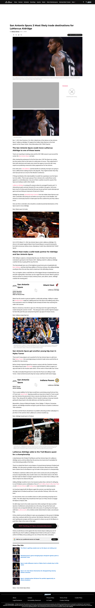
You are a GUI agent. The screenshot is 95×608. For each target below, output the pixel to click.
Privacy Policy (50, 598)
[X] (86, 2)
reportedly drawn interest (31, 194)
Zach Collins (42, 484)
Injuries (39, 2)
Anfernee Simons (21, 486)
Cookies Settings (64, 600)
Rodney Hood (33, 486)
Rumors (20, 2)
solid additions (26, 168)
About (14, 598)
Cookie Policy (78, 598)
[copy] (21, 35)
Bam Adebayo (17, 267)
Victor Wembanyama (52, 2)
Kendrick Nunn (19, 300)
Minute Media (11, 604)
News (15, 2)
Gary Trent (56, 484)
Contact (30, 598)
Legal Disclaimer (17, 600)
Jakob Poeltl (23, 394)
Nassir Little (49, 484)
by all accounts (22, 510)
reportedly (29, 366)
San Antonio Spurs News (23, 588)
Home (14, 588)
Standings (32, 2)
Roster (43, 2)
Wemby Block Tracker (65, 2)
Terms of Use (63, 598)
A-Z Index (49, 600)
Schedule (26, 2)
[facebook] (83, 2)
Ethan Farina (15, 31)
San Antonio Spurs (24, 156)
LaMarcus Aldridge (18, 185)
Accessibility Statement (34, 600)
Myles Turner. (19, 359)
